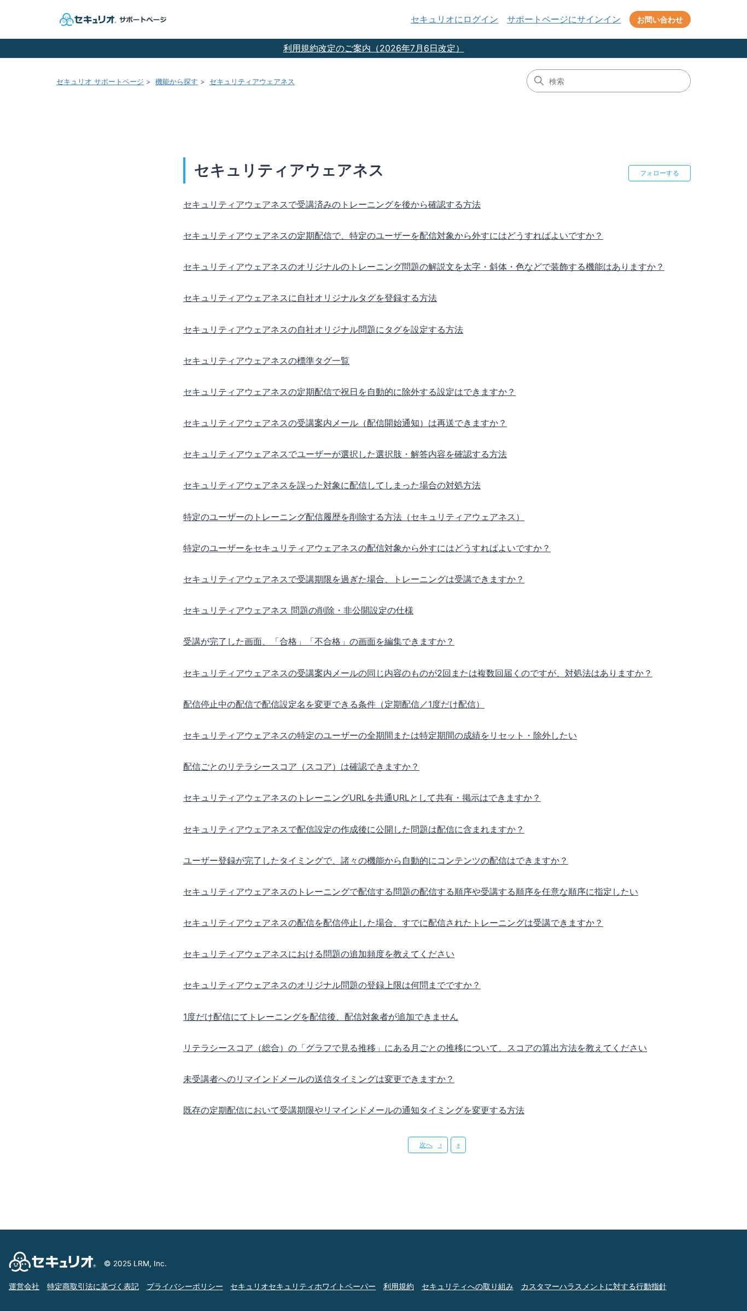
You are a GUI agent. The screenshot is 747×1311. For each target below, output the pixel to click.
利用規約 (398, 1286)
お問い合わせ (660, 19)
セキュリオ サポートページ (100, 81)
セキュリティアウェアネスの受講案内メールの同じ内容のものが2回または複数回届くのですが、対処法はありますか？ (417, 673)
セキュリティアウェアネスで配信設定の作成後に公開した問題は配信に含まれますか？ (353, 829)
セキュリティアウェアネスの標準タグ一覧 (266, 360)
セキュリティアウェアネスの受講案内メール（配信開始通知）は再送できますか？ (345, 422)
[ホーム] (111, 19)
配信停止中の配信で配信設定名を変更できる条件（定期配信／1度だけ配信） (334, 704)
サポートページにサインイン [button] (564, 19)
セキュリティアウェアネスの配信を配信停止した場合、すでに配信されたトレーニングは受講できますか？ (393, 922)
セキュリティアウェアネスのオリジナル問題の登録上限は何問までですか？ (332, 984)
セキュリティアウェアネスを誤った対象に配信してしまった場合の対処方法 (332, 485)
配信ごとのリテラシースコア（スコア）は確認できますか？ (301, 766)
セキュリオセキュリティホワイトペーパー (303, 1286)
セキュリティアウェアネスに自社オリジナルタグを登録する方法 (310, 297)
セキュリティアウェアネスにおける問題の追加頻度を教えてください (318, 953)
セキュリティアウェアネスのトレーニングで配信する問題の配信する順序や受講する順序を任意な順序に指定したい (410, 891)
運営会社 (24, 1286)
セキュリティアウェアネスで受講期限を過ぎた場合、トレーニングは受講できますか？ (353, 579)
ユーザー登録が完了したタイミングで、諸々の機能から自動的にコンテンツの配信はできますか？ (375, 860)
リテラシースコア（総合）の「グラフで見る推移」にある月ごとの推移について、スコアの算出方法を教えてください (415, 1047)
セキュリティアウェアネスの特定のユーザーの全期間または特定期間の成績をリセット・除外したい (380, 735)
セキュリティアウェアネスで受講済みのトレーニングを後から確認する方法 (332, 204)
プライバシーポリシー (185, 1286)
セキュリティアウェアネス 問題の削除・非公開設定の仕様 (298, 610)
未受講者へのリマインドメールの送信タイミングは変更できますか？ (318, 1078)
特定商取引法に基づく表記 (93, 1286)
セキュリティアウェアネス (252, 81)
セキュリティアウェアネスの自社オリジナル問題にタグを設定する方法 (323, 329)
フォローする (659, 173)
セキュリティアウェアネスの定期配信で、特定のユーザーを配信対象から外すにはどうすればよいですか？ (393, 235)
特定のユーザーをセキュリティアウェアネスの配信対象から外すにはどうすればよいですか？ (367, 547)
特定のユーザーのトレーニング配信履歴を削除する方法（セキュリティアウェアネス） (353, 516)
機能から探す (176, 81)
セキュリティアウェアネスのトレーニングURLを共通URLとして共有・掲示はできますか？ (362, 797)
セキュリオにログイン (454, 19)
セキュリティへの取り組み (467, 1286)
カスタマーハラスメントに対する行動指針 (594, 1286)
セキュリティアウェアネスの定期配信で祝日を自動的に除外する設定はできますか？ (349, 391)
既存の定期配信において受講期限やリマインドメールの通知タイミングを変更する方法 (353, 1110)
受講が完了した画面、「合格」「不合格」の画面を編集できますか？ (318, 641)
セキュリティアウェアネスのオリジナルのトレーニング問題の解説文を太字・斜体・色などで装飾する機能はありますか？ (423, 266)
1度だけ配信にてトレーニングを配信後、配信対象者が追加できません (320, 1016)
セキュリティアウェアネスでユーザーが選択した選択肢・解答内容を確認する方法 (345, 453)
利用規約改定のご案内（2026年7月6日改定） (373, 48)
